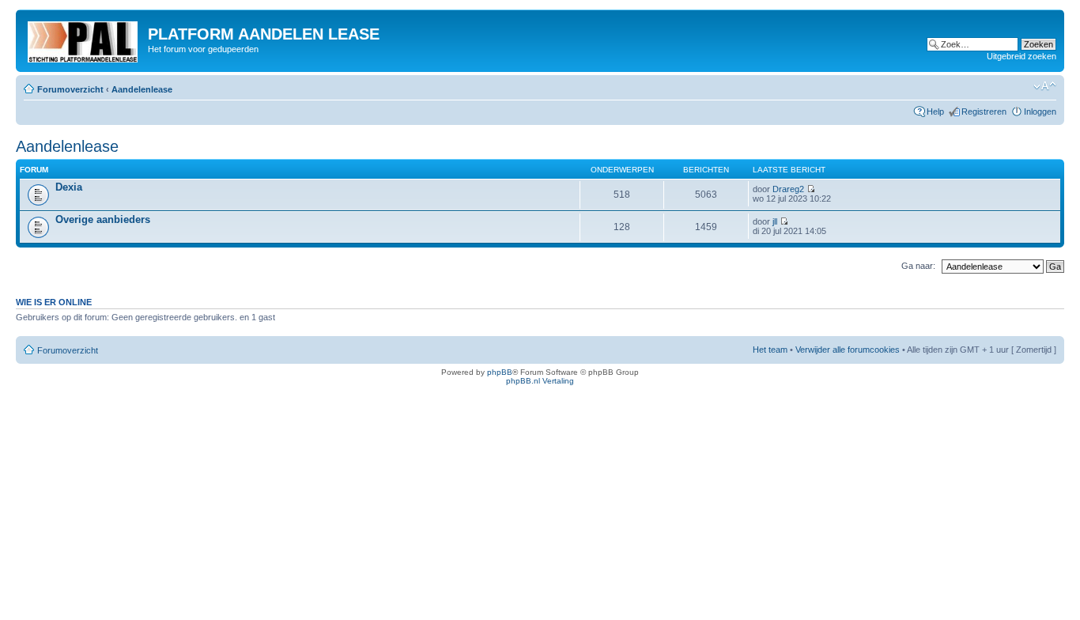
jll (774, 221)
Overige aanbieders (102, 219)
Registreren (983, 111)
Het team (770, 349)
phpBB (499, 372)
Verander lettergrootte (1044, 86)
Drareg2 (788, 189)
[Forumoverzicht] (84, 38)
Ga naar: (918, 265)
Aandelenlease (141, 89)
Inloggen (1040, 111)
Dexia (68, 187)
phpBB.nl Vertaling (540, 380)
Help (935, 111)
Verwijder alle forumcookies (847, 349)
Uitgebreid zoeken (1021, 56)
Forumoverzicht (70, 89)
